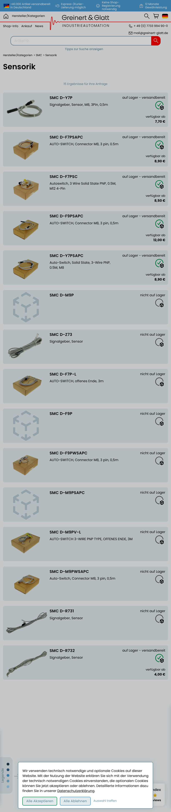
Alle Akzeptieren (39, 801)
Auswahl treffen (105, 801)
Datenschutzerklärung (75, 790)
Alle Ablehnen (75, 801)
